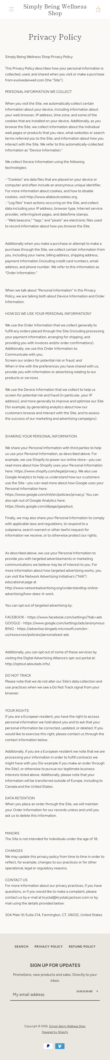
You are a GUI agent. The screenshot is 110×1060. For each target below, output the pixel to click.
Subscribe (84, 991)
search (22, 946)
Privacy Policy (49, 946)
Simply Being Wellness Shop (55, 9)
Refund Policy (82, 946)
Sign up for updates (55, 965)
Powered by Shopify (55, 1032)
